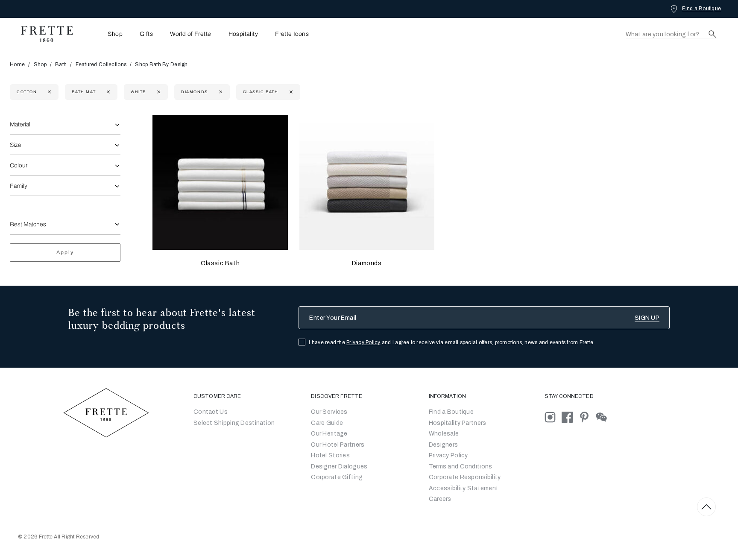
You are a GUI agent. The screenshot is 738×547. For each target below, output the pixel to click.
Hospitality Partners (457, 423)
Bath (61, 64)
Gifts (146, 34)
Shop (40, 64)
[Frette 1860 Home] (43, 34)
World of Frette (190, 34)
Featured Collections (101, 64)
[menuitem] (103, 34)
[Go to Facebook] (570, 417)
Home (17, 64)
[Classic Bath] (219, 182)
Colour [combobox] (18, 165)
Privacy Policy (363, 342)
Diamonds (367, 263)
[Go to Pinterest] (587, 417)
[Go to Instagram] (553, 417)
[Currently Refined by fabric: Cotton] (48, 92)
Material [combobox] (20, 124)
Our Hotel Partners (337, 445)
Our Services (329, 412)
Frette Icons (292, 34)
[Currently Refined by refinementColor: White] (157, 92)
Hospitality (243, 34)
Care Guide (327, 423)
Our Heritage (329, 433)
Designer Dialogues (339, 466)
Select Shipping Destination (234, 423)
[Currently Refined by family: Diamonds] (219, 92)
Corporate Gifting (337, 477)
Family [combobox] (18, 186)
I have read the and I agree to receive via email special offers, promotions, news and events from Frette (451, 342)
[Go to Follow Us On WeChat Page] (604, 417)
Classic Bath (220, 263)
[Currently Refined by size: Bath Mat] (107, 92)
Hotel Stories (330, 455)
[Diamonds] (366, 182)
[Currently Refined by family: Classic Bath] (290, 92)
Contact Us (210, 412)
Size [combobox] (15, 145)
